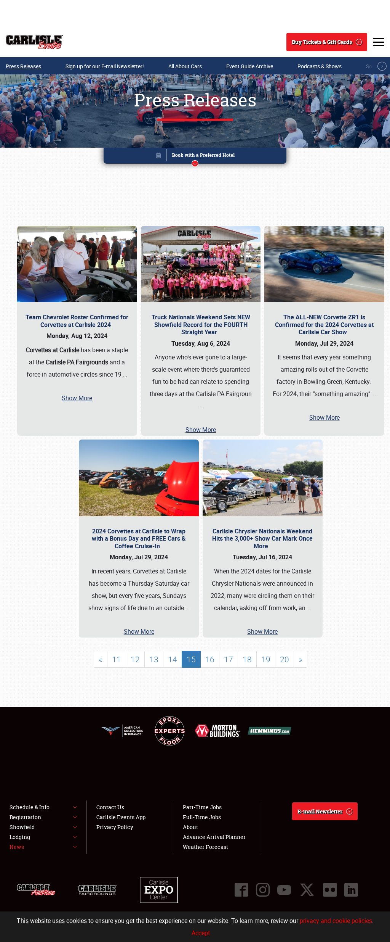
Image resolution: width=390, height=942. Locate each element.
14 (172, 659)
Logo (34, 42)
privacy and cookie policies (336, 920)
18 (247, 659)
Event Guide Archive (249, 66)
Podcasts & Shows (319, 66)
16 (209, 659)
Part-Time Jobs (202, 807)
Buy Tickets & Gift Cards (322, 41)
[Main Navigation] (378, 42)
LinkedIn (351, 890)
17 (228, 659)
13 (153, 659)
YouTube (284, 890)
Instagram (263, 890)
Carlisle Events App (120, 817)
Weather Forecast (205, 846)
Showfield (22, 827)
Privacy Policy (114, 827)
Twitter (307, 890)
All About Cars (185, 66)
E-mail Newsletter (319, 811)
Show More (77, 398)
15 (191, 659)
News (17, 846)
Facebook (241, 890)
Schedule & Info (30, 807)
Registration (25, 817)
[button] (195, 157)
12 (135, 659)
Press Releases (23, 66)
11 (116, 659)
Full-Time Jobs (202, 817)
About (190, 827)
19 (265, 659)
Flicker (330, 890)
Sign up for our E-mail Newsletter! (105, 66)
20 (284, 659)
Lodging (20, 837)
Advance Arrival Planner (214, 837)
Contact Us (110, 807)
